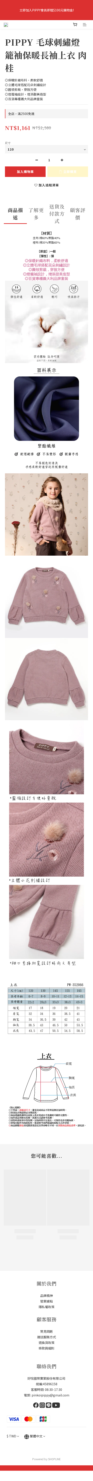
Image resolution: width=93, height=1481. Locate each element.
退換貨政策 (46, 1342)
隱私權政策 (46, 1307)
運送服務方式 (46, 1337)
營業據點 (46, 1301)
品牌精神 (46, 1295)
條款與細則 (46, 1348)
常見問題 (46, 1331)
